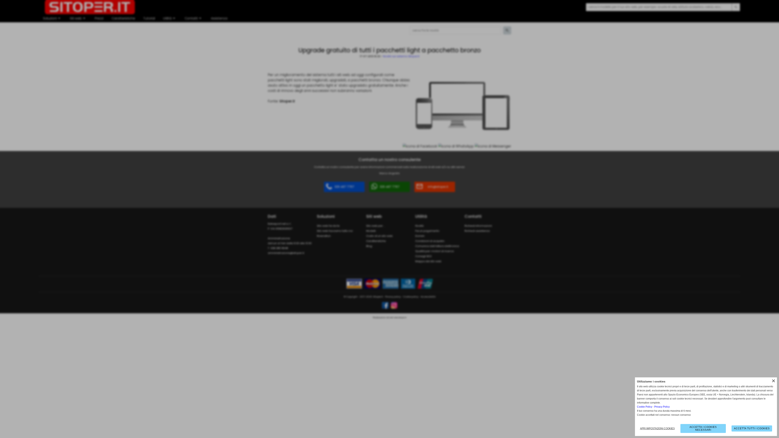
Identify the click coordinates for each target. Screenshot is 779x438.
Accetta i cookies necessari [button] (703, 428)
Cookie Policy (644, 406)
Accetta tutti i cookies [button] (752, 428)
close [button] (773, 380)
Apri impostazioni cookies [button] (657, 428)
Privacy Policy (662, 406)
